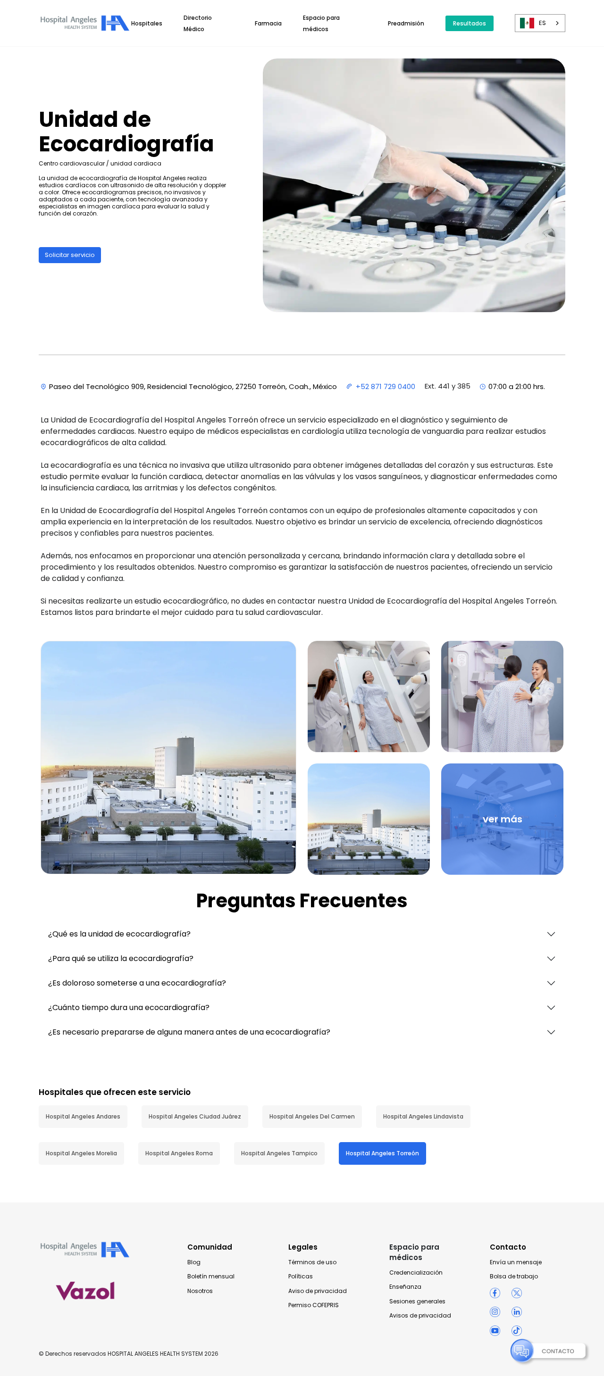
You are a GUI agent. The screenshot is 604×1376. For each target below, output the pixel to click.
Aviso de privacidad (317, 1291)
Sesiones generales (417, 1301)
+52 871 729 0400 (385, 386)
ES (542, 22)
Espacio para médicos (414, 1252)
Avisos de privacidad (420, 1315)
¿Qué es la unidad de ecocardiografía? (119, 933)
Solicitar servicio (70, 254)
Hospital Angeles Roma (179, 1153)
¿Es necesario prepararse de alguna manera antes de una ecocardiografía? (189, 1032)
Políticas (300, 1276)
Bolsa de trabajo (514, 1276)
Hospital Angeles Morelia (81, 1153)
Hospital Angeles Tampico (279, 1153)
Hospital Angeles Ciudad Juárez (195, 1116)
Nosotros (200, 1291)
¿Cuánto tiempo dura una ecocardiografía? (129, 1007)
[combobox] (540, 23)
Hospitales (146, 23)
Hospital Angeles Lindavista (423, 1116)
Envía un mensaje (516, 1262)
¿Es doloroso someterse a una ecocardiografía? (137, 983)
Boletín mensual (211, 1276)
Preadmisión (406, 23)
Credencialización (416, 1273)
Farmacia (268, 23)
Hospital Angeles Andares (83, 1116)
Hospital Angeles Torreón (382, 1153)
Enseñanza (405, 1287)
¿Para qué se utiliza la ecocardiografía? (120, 958)
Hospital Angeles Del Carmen (312, 1116)
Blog (194, 1262)
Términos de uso (312, 1262)
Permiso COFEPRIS (313, 1305)
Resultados (469, 23)
